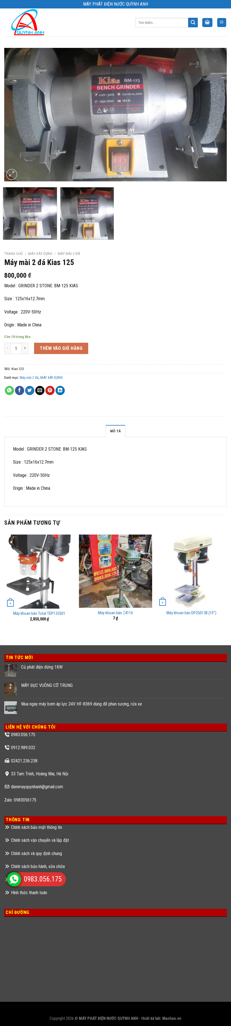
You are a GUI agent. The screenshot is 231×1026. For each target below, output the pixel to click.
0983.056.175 (23, 734)
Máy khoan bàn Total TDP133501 (39, 613)
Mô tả (115, 431)
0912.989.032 (23, 747)
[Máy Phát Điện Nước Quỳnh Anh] (28, 22)
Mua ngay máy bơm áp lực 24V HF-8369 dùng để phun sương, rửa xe (81, 704)
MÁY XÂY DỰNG (40, 253)
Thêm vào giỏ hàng (61, 348)
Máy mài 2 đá (69, 253)
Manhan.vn (171, 1018)
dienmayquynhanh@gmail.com (37, 786)
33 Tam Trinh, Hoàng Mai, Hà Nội (39, 773)
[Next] (215, 114)
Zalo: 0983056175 (20, 800)
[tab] (115, 431)
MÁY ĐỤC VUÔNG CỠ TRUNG (47, 685)
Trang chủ (13, 253)
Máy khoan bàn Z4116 (115, 613)
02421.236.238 (24, 761)
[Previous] (16, 114)
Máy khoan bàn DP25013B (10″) (191, 613)
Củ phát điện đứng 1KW (42, 667)
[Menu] (221, 22)
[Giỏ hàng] (207, 22)
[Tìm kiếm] (193, 22)
